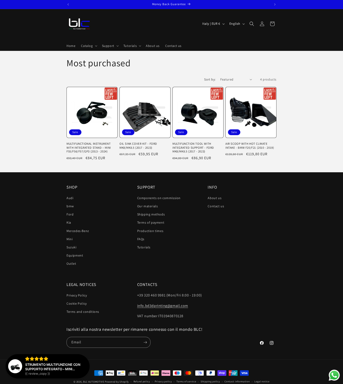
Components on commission (159, 198)
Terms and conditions (82, 312)
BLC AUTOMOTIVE (93, 381)
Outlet (71, 263)
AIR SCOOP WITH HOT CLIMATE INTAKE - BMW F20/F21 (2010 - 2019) (249, 146)
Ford (70, 214)
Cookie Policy (76, 303)
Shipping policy (210, 381)
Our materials (147, 206)
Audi (69, 198)
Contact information (237, 381)
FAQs (140, 239)
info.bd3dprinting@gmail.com (162, 305)
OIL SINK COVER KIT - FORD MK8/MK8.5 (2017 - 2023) (138, 146)
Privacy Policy (76, 295)
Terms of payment (150, 222)
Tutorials (143, 247)
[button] (88, 46)
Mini (69, 239)
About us (214, 198)
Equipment (74, 255)
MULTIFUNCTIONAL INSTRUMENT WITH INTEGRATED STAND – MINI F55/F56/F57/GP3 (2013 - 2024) (88, 148)
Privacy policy (163, 381)
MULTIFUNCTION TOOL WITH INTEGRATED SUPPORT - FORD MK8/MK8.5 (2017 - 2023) (193, 148)
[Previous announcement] (68, 4)
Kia (68, 222)
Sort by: (209, 79)
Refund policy (141, 381)
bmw (70, 206)
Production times (150, 231)
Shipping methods (151, 214)
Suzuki (71, 247)
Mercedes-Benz (77, 231)
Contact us (216, 206)
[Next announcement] (275, 4)
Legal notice (261, 381)
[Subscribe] (145, 342)
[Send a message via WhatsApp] (334, 375)
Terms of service (186, 381)
